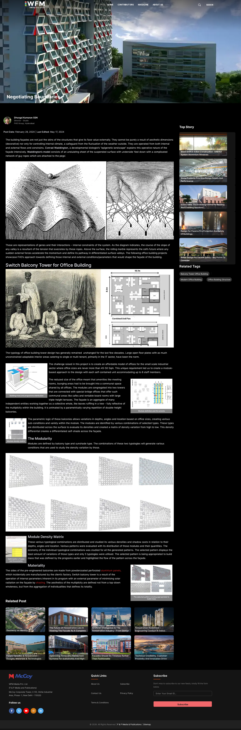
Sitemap (147, 724)
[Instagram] (33, 711)
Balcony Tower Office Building (194, 274)
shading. (40, 582)
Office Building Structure (219, 279)
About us (95, 684)
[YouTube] (26, 711)
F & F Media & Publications (129, 724)
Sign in (209, 5)
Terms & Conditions (100, 702)
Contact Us (96, 693)
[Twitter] (19, 711)
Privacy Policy (126, 693)
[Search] (199, 5)
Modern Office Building (191, 279)
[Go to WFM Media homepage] (35, 5)
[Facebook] (12, 711)
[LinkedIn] (41, 711)
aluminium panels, (111, 570)
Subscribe (124, 684)
